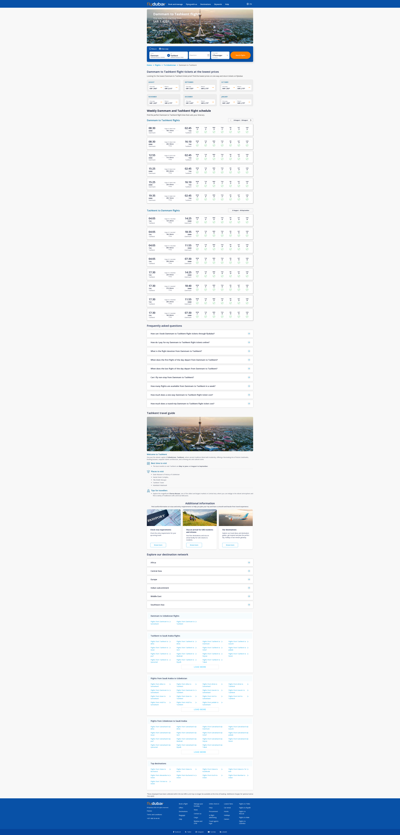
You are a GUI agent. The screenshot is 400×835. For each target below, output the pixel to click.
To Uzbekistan (170, 65)
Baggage (182, 815)
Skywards (218, 4)
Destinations (205, 4)
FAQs (211, 808)
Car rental (227, 808)
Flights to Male (244, 817)
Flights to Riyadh (245, 808)
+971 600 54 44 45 (153, 818)
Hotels (226, 811)
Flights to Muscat (242, 812)
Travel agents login (213, 822)
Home (149, 65)
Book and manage (175, 4)
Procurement (213, 811)
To (171, 53)
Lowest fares (228, 804)
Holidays (227, 815)
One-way (164, 49)
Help (227, 4)
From (152, 53)
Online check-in (214, 804)
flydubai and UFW (198, 822)
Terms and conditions (154, 815)
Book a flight (183, 804)
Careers (226, 819)
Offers (181, 808)
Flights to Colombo (242, 822)
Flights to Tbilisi (244, 804)
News (196, 810)
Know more (158, 545)
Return (154, 49)
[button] (200, 333)
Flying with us (191, 4)
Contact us (197, 814)
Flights (158, 65)
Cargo (196, 817)
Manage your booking (198, 805)
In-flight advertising (213, 816)
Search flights (240, 55)
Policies (149, 811)
